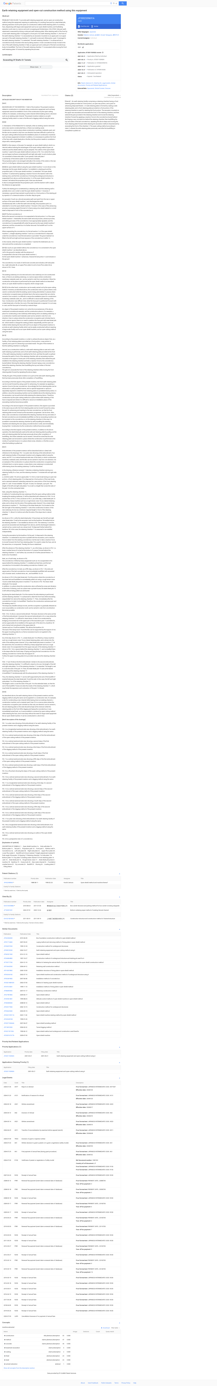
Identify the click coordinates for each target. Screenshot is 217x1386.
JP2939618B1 (8, 999)
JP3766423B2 (8, 966)
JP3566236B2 (8, 1011)
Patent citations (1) (87, 83)
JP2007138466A (9, 1023)
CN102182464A (9, 918)
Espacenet (90, 88)
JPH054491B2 (8, 1019)
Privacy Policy (125, 1383)
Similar (95, 26)
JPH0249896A (8, 882)
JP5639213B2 (8, 954)
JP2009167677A (9, 1035)
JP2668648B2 (8, 958)
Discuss (107, 88)
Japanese (92, 32)
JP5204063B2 (8, 938)
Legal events (106, 83)
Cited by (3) (97, 83)
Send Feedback (93, 1383)
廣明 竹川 (116, 35)
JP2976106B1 (8, 987)
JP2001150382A (9, 1056)
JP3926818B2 (8, 978)
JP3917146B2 (8, 942)
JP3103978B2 (8, 970)
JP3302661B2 (8, 974)
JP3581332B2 (8, 950)
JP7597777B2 (8, 962)
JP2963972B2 (8, 946)
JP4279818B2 (8, 995)
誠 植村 (97, 35)
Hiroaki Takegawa (106, 35)
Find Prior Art (84, 26)
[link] (9, 1335)
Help (134, 1383)
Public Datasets (106, 1383)
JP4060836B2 (8, 1003)
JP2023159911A (9, 1015)
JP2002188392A (9, 982)
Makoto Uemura (89, 35)
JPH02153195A (9, 1031)
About (83, 1383)
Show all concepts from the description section (19, 1368)
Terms (116, 1383)
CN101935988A (9, 906)
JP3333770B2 (8, 1007)
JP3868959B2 (8, 991)
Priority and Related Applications (96, 85)
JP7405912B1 (8, 910)
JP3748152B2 (8, 1027)
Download (106, 1328)
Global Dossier (99, 88)
